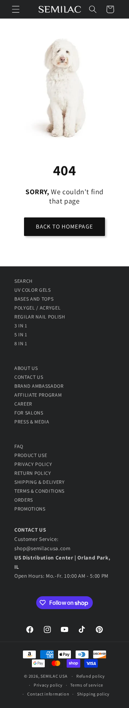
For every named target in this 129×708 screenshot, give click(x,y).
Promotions (30, 509)
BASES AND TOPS (33, 299)
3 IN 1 (20, 325)
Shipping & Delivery (39, 482)
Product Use (30, 455)
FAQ (18, 446)
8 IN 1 (20, 343)
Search (23, 281)
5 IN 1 (20, 334)
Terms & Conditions (39, 491)
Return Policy (32, 473)
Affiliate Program (38, 395)
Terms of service (86, 685)
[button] (15, 9)
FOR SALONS (28, 413)
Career (23, 404)
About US (26, 368)
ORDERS (23, 500)
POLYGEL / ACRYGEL (37, 308)
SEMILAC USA (53, 676)
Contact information (48, 694)
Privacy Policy (33, 464)
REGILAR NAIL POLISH (39, 316)
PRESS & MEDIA (31, 421)
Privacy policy (48, 685)
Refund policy (90, 676)
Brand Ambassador (39, 386)
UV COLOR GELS (32, 290)
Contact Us (28, 377)
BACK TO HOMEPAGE (64, 226)
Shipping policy (93, 694)
